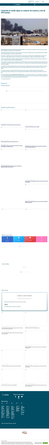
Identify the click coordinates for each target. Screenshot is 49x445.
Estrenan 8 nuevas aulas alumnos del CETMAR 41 (9, 385)
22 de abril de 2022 (4, 331)
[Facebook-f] (15, 396)
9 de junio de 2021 (27, 364)
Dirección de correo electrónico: (10, 301)
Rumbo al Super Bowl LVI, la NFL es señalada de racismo (9, 141)
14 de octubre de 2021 (28, 345)
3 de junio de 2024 (3, 123)
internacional (3, 85)
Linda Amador (33, 200)
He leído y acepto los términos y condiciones (13, 306)
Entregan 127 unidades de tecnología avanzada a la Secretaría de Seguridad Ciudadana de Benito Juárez (11, 166)
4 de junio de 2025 (27, 326)
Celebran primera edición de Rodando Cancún (32, 327)
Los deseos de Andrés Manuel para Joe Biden (32, 126)
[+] (7, 238)
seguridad (8, 85)
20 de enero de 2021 (28, 125)
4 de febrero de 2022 (4, 140)
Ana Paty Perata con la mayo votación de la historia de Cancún (11, 124)
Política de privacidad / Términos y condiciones (8, 423)
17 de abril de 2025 (27, 200)
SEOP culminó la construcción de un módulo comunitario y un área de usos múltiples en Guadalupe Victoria (11, 146)
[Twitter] (18, 396)
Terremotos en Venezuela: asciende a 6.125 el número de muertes (18, 409)
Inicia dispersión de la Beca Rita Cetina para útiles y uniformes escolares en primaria (22, 410)
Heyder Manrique (9, 123)
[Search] (43, 1)
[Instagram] (18, 398)
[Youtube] (22, 396)
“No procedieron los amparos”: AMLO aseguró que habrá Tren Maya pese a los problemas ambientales (12, 328)
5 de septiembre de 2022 (5, 326)
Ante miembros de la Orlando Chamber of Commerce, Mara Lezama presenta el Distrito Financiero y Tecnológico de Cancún (13, 412)
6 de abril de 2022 (4, 364)
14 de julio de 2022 (3, 144)
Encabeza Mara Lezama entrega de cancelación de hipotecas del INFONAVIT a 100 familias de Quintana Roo (3, 412)
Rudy (32, 125)
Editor (8, 140)
